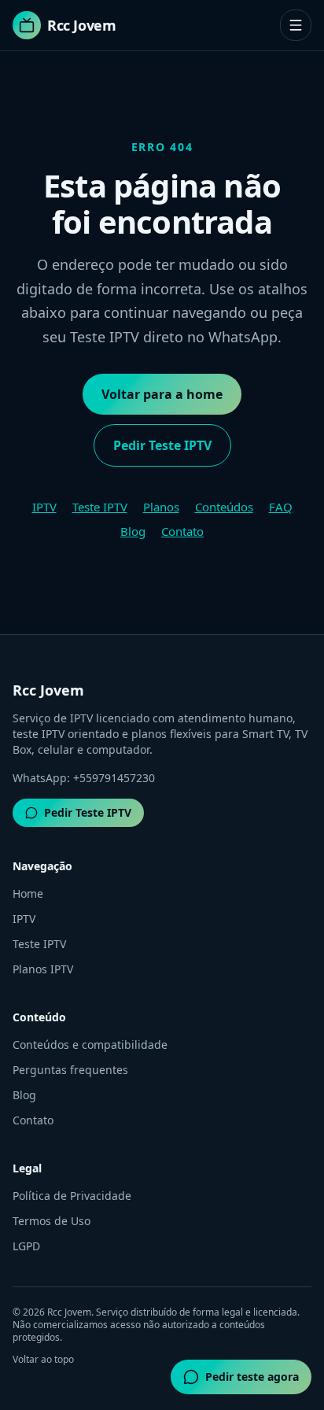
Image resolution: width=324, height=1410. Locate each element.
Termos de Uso (51, 1220)
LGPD (26, 1245)
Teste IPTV (99, 507)
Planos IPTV (43, 969)
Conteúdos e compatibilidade (90, 1044)
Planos (161, 507)
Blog (132, 531)
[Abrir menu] (295, 25)
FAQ (281, 507)
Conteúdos (224, 507)
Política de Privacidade (72, 1195)
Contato (182, 531)
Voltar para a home (162, 394)
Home (28, 893)
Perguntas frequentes (70, 1069)
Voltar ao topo (43, 1359)
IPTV (44, 507)
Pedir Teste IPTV (162, 445)
